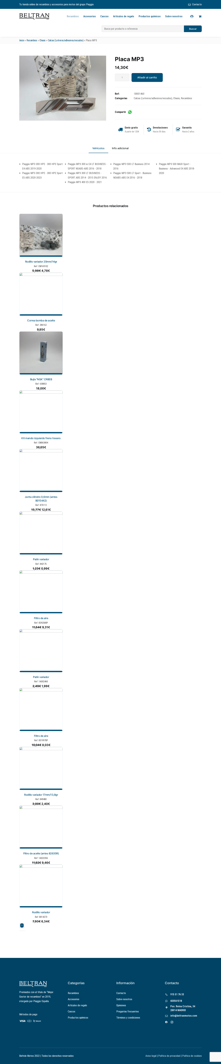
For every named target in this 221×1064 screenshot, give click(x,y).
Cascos (104, 16)
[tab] (120, 150)
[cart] (199, 16)
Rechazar (160, 1059)
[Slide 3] (24, 930)
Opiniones (121, 1005)
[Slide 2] (22, 930)
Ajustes (180, 1059)
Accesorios (89, 16)
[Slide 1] (20, 930)
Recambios (73, 16)
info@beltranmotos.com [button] (183, 1015)
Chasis (42, 40)
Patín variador (41, 559)
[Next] (22, 925)
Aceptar (139, 1059)
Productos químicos (150, 16)
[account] (193, 16)
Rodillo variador (41, 912)
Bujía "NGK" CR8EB (41, 379)
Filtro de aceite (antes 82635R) (41, 853)
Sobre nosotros (173, 16)
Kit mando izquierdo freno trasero (41, 438)
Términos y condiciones (128, 1017)
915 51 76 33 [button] (177, 994)
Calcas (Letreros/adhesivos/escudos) (65, 40)
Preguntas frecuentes (127, 1011)
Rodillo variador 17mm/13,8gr (41, 794)
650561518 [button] (176, 1000)
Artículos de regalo (123, 16)
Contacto (197, 4)
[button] (62, 88)
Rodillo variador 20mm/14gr (41, 261)
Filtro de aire (41, 618)
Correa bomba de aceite (41, 320)
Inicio (21, 40)
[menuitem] (195, 4)
